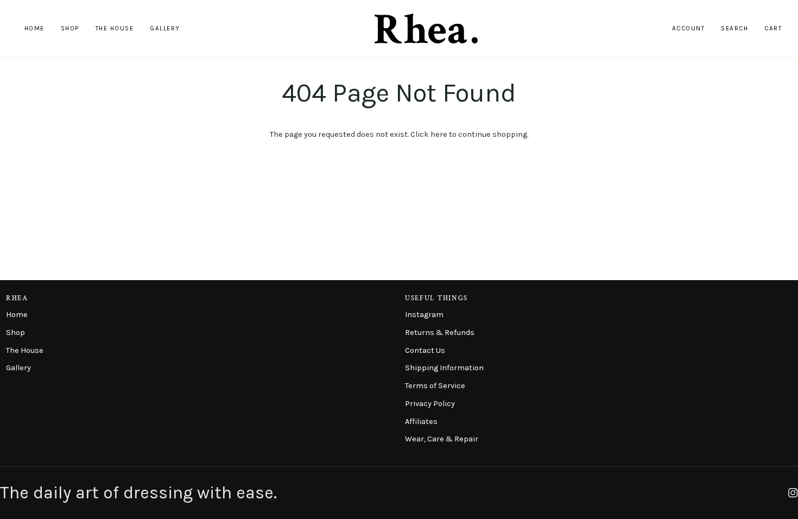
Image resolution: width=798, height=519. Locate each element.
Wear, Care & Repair (441, 439)
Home (17, 314)
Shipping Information (444, 367)
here (438, 134)
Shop (15, 332)
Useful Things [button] (436, 298)
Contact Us (425, 350)
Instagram (424, 314)
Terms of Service (435, 385)
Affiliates (421, 421)
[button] (70, 28)
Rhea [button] (17, 298)
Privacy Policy (430, 403)
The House (24, 350)
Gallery (18, 367)
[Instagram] (793, 493)
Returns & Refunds (439, 332)
